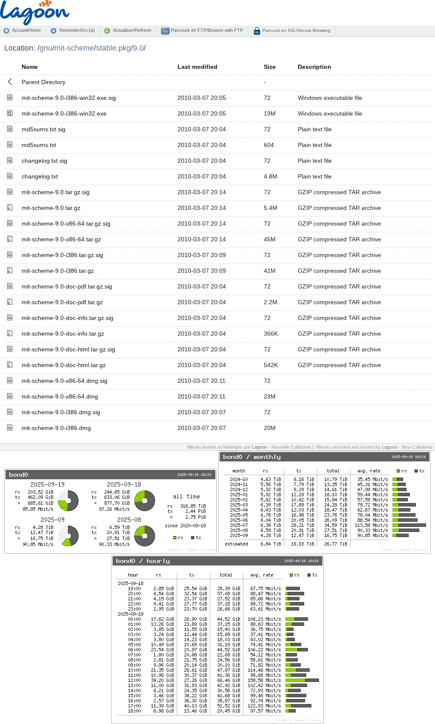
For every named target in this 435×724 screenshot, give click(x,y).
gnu (46, 47)
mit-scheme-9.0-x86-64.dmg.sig (64, 380)
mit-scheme (74, 47)
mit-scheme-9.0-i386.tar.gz (58, 270)
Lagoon (259, 447)
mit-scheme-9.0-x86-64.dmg (60, 396)
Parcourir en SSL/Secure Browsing (295, 30)
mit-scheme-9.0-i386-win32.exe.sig (69, 97)
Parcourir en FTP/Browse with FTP (206, 30)
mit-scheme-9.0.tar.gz (51, 207)
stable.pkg (113, 47)
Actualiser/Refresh (132, 30)
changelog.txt (40, 176)
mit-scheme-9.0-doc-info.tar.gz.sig (67, 317)
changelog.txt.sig (44, 160)
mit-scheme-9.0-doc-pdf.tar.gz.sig (67, 286)
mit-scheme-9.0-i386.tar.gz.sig (62, 255)
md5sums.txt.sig (43, 129)
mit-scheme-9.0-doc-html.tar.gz (64, 365)
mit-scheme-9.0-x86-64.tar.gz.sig (66, 223)
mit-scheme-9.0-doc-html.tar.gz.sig (68, 349)
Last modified (198, 66)
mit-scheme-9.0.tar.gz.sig (56, 192)
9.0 (138, 47)
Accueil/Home (26, 30)
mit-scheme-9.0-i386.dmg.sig (61, 412)
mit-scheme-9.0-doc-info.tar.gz (63, 333)
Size (270, 66)
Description (314, 66)
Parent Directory (43, 82)
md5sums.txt (39, 144)
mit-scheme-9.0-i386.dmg (56, 427)
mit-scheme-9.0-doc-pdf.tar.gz (62, 302)
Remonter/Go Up (77, 30)
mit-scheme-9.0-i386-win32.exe (64, 113)
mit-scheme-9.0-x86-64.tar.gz (61, 239)
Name (30, 66)
